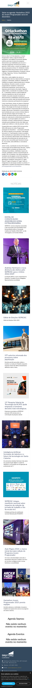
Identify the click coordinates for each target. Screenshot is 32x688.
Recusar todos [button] (23, 683)
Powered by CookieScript (7, 686)
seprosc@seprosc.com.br (14, 667)
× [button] (30, 673)
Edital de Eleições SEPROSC (15, 318)
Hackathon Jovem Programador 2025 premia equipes (14, 602)
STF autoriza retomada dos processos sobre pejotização (16, 357)
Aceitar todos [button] (8, 683)
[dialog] (16, 679)
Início (3, 20)
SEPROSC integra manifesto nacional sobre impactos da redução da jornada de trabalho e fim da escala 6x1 (15, 505)
